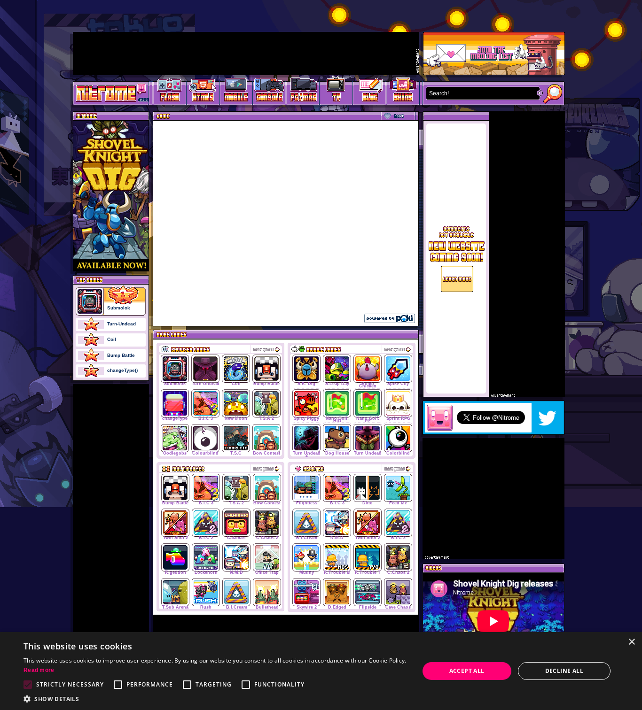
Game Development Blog (369, 92)
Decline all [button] (564, 671)
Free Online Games (169, 92)
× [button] (631, 642)
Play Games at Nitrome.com (107, 92)
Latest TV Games (336, 92)
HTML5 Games (202, 92)
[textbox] (481, 93)
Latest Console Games (269, 92)
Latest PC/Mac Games (303, 92)
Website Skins (402, 92)
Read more (39, 670)
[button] (215, 698)
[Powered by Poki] (389, 318)
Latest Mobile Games (236, 92)
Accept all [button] (467, 671)
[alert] (321, 671)
